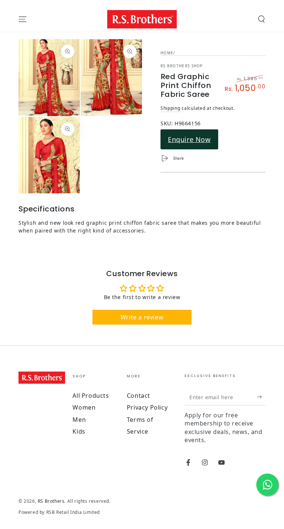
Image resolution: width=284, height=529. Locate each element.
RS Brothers (51, 501)
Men (79, 420)
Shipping (170, 108)
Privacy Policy (147, 407)
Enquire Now (189, 139)
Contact (138, 395)
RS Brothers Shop (181, 65)
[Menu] (22, 19)
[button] (261, 19)
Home (166, 52)
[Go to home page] (142, 19)
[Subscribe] (261, 397)
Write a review (142, 317)
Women (83, 407)
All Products (90, 395)
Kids (78, 431)
